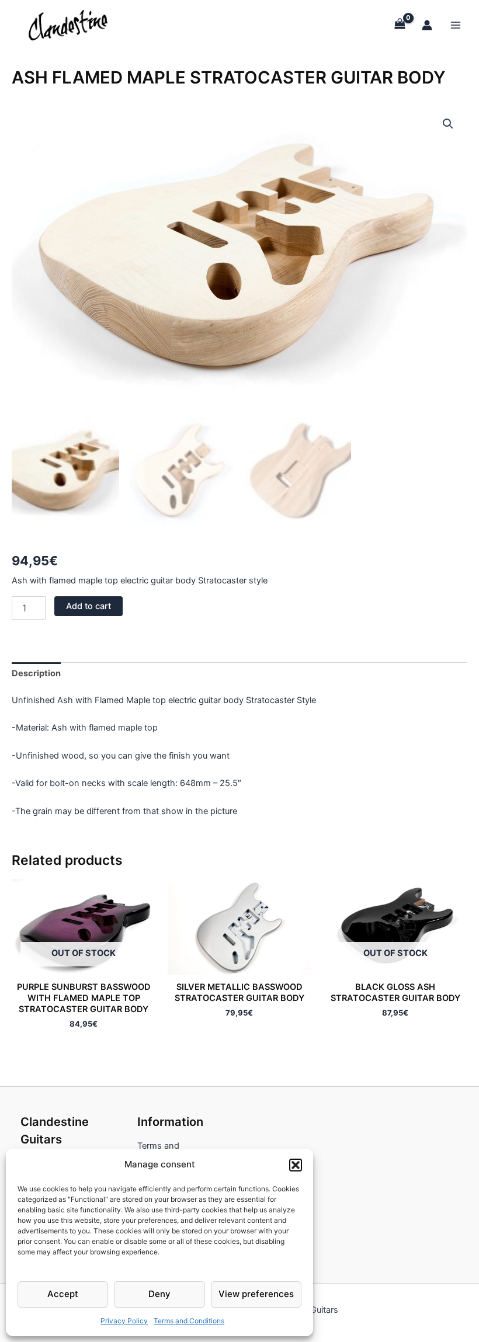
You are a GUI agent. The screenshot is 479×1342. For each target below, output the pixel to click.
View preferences (256, 1293)
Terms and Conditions (189, 1320)
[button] (295, 1165)
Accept (62, 1293)
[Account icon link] (427, 25)
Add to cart (88, 606)
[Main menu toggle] (455, 24)
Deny (159, 1293)
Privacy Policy (124, 1320)
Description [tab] (36, 673)
